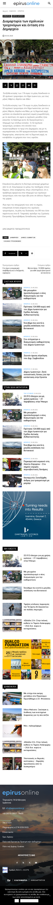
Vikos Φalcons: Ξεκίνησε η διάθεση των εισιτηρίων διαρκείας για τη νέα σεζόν (36, 712)
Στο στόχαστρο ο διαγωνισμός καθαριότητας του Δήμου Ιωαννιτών (37, 342)
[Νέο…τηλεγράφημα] (12, 731)
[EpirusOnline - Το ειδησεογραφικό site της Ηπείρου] (26, 4)
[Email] (22, 85)
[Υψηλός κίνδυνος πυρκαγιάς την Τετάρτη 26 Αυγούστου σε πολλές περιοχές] (12, 609)
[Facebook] (5, 85)
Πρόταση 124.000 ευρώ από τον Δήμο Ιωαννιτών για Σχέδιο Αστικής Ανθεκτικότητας (37, 433)
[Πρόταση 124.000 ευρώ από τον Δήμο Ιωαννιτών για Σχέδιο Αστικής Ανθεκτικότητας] (12, 309)
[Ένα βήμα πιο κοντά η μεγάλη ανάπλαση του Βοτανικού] (12, 326)
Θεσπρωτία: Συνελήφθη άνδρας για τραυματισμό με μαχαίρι (36, 480)
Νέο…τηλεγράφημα (32, 726)
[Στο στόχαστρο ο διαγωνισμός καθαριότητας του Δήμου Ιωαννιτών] (12, 342)
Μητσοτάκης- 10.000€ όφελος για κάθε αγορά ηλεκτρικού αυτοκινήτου (39, 270)
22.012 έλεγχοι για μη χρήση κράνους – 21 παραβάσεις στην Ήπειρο (36, 399)
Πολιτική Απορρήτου (29, 901)
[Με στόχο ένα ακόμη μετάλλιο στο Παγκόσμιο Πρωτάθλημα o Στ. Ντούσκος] (12, 698)
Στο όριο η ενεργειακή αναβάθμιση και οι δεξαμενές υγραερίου (13, 270)
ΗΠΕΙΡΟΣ (21, 11)
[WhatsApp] (17, 85)
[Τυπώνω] (28, 85)
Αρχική (5, 11)
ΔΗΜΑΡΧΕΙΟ (14, 237)
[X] (11, 85)
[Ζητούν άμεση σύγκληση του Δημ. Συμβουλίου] (12, 358)
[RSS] (23, 862)
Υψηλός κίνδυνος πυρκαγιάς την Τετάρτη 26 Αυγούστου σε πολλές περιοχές (36, 607)
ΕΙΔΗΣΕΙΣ (12, 11)
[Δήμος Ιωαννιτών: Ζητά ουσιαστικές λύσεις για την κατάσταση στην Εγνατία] (12, 374)
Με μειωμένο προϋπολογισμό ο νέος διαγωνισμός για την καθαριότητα (35, 416)
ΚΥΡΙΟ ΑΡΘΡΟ (18, 16)
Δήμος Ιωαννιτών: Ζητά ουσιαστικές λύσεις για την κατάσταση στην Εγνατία (37, 375)
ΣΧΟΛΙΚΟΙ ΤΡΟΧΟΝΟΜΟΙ (12, 241)
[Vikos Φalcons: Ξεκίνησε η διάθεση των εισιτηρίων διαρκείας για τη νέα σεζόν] (12, 714)
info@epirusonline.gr (15, 808)
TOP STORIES (29, 393)
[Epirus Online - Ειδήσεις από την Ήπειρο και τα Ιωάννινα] (26, 793)
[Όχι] (49, 895)
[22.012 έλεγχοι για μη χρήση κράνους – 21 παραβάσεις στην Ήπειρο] (12, 399)
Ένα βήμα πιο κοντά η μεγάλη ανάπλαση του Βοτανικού (34, 326)
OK (17, 901)
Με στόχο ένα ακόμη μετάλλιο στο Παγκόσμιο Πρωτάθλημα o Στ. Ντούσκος (37, 696)
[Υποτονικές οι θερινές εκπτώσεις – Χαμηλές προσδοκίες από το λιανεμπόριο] (12, 763)
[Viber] (34, 85)
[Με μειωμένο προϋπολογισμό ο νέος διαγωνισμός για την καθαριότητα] (12, 293)
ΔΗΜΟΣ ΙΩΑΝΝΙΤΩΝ (28, 237)
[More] (32, 253)
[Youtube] (35, 862)
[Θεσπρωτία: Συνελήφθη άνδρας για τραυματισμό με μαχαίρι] (12, 480)
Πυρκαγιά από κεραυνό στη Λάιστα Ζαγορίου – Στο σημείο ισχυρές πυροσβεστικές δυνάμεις (36, 465)
